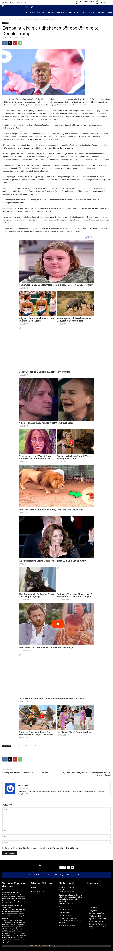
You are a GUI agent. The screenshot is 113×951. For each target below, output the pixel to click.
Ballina (4, 19)
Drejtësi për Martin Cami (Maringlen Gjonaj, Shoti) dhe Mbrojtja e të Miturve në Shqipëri (86, 774)
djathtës (14, 746)
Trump (28, 746)
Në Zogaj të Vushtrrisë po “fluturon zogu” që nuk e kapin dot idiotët (70, 920)
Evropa (21, 746)
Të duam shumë (65, 913)
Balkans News (9, 38)
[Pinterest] (15, 43)
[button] (32, 7)
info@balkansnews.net (76, 946)
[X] (106, 2)
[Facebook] (101, 2)
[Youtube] (109, 2)
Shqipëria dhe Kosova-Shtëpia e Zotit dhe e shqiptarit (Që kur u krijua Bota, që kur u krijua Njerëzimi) (70, 898)
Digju (60, 907)
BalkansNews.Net (40, 946)
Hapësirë (11, 19)
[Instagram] (104, 2)
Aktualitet (62, 892)
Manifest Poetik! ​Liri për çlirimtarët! (68, 888)
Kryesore (62, 903)
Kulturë (61, 909)
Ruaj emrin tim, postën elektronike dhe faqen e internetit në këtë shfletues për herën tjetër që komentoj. (42, 848)
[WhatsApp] (20, 43)
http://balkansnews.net (24, 788)
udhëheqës (35, 746)
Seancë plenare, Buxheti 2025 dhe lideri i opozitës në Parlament (25, 773)
